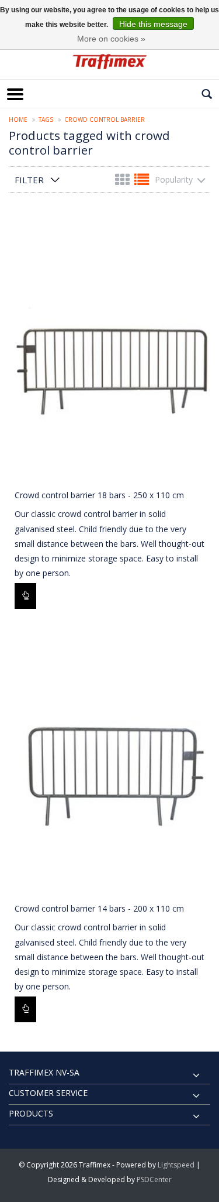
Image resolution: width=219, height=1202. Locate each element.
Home (18, 119)
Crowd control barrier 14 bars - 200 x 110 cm (99, 908)
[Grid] (123, 181)
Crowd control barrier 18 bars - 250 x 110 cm (99, 495)
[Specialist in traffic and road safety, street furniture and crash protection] (110, 61)
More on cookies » (111, 38)
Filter (29, 180)
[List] (141, 181)
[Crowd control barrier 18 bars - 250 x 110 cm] (109, 347)
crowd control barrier (104, 119)
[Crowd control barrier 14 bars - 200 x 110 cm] (109, 761)
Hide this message (153, 24)
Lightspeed (176, 1165)
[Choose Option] (25, 596)
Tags (46, 119)
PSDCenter (154, 1179)
